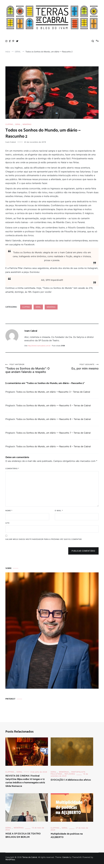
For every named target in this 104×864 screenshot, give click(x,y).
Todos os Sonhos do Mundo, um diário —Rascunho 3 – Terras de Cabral (53, 391)
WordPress (10, 859)
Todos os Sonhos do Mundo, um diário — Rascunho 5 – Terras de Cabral (53, 405)
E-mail (59, 511)
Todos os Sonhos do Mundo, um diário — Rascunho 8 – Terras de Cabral (53, 446)
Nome (8, 511)
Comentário (12, 468)
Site (7, 523)
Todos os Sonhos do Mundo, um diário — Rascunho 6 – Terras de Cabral (53, 419)
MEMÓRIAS (27, 124)
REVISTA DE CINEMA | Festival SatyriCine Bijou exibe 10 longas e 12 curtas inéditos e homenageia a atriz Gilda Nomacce (25, 781)
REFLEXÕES (70, 774)
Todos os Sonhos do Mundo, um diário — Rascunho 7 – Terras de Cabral (53, 432)
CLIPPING (9, 124)
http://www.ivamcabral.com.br (39, 346)
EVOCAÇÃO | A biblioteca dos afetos (71, 780)
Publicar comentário (83, 551)
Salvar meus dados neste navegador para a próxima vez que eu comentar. (43, 539)
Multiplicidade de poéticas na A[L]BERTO (67, 835)
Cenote (65, 857)
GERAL (17, 124)
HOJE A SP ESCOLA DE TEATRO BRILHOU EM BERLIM (23, 835)
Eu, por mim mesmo (85, 366)
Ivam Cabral (10, 142)
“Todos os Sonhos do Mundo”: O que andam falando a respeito (27, 368)
